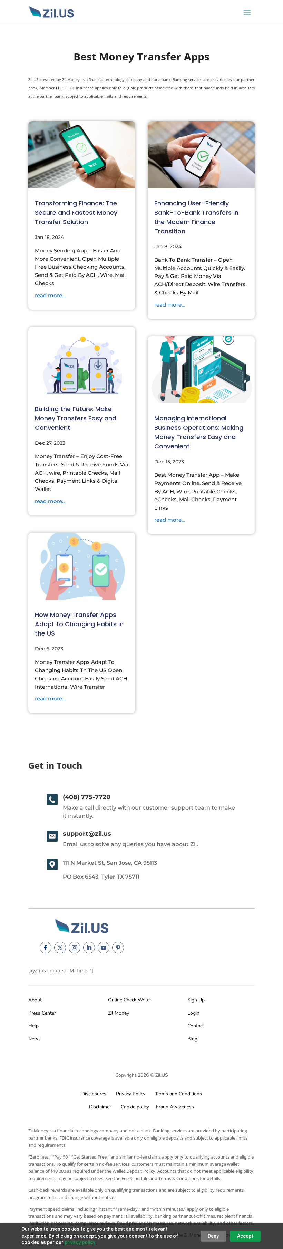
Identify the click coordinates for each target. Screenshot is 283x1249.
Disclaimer (100, 1107)
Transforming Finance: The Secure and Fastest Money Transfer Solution (76, 212)
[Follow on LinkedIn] (89, 947)
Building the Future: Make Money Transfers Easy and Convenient (75, 418)
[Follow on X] (60, 947)
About (35, 1000)
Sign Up (196, 1000)
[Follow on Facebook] (45, 947)
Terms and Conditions (178, 1094)
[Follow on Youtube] (103, 947)
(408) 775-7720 (86, 797)
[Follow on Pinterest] (118, 947)
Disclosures (93, 1094)
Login (193, 1013)
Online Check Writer (129, 1000)
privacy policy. (80, 1242)
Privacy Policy (129, 1094)
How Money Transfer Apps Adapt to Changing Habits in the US (79, 624)
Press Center (42, 1013)
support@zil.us (87, 833)
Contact (195, 1026)
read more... (50, 295)
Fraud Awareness (175, 1107)
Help (33, 1026)
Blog (192, 1039)
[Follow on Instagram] (74, 947)
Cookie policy (134, 1107)
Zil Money (118, 1013)
